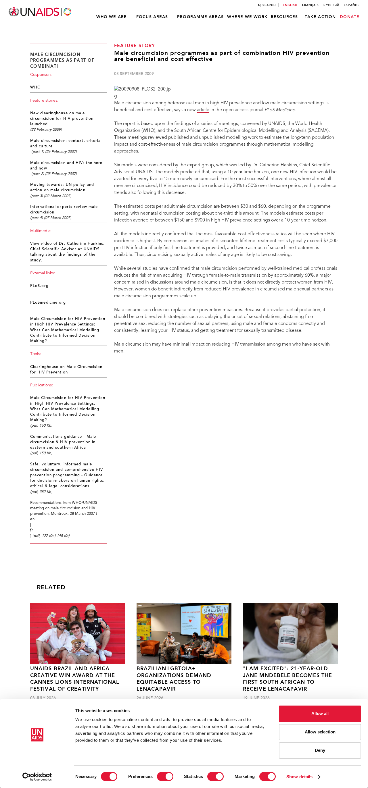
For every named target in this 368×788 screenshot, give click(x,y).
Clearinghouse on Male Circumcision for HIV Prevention (66, 369)
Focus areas (152, 17)
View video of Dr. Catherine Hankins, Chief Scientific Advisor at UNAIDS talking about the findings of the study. (67, 252)
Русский (331, 5)
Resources (284, 17)
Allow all (320, 713)
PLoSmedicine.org (48, 303)
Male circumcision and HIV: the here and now (66, 165)
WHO (35, 87)
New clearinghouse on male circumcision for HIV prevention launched (61, 119)
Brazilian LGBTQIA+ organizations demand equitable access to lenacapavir (174, 678)
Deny (320, 750)
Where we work (247, 17)
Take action (320, 17)
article (203, 110)
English (290, 5)
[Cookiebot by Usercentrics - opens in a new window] (37, 776)
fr (31, 530)
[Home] (40, 12)
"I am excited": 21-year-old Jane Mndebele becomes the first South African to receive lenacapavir (287, 678)
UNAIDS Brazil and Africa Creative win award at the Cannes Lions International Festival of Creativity (74, 678)
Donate (349, 17)
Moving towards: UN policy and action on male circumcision (62, 187)
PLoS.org (39, 286)
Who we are (111, 17)
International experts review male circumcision (64, 209)
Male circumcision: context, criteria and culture (65, 143)
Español (351, 5)
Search (269, 5)
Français (310, 5)
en (32, 519)
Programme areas (200, 17)
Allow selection (320, 731)
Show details (299, 776)
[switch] (165, 776)
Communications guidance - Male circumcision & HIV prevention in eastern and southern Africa (63, 442)
